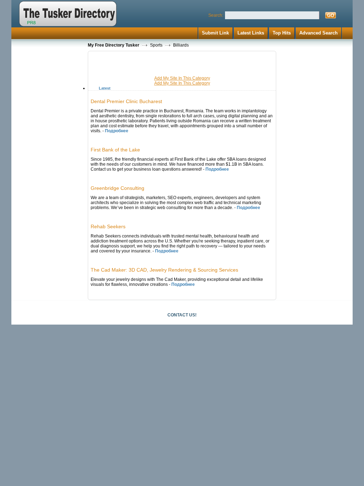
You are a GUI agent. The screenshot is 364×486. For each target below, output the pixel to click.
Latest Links (250, 33)
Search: (215, 15)
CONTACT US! (182, 315)
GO (330, 15)
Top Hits (282, 33)
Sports (156, 45)
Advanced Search (318, 33)
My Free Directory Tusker (113, 45)
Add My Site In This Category (182, 78)
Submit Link (215, 33)
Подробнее (116, 130)
